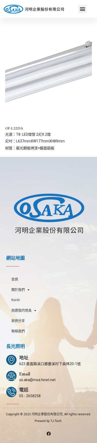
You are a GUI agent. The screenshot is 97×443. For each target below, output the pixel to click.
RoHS (15, 300)
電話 (23, 390)
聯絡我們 (18, 331)
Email (24, 374)
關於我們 (18, 290)
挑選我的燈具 (21, 310)
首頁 (14, 279)
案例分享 (18, 321)
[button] (82, 9)
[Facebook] (48, 434)
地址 (23, 358)
